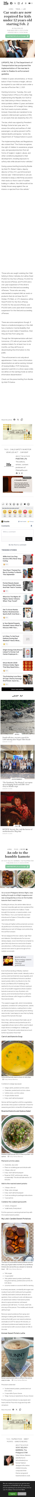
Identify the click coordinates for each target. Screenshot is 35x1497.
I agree (12, 1494)
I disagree (22, 1494)
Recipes (23, 849)
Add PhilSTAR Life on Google (16, 36)
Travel (18, 9)
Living (11, 9)
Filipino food (16, 1439)
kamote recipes (21, 1442)
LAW (24, 9)
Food (16, 849)
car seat (24, 452)
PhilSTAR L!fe (18, 28)
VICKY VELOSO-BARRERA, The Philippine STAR (19, 861)
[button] (31, 3)
